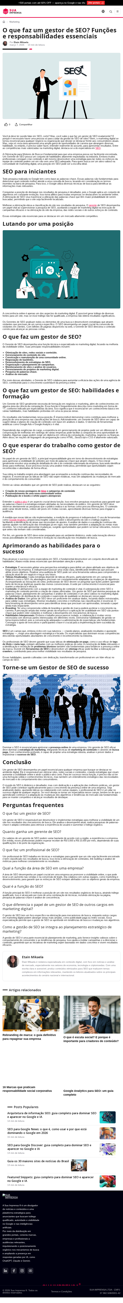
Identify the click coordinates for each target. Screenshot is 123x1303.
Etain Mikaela (32, 957)
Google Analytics (18, 519)
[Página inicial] (4, 21)
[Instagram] (22, 1271)
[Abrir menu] (117, 11)
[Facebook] (14, 1271)
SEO (98, 148)
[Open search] (110, 11)
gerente (93, 205)
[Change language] (103, 11)
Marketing (14, 22)
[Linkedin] (5, 1271)
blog (43, 491)
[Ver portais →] (95, 3)
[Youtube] (30, 1271)
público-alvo (21, 501)
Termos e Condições (61, 1291)
